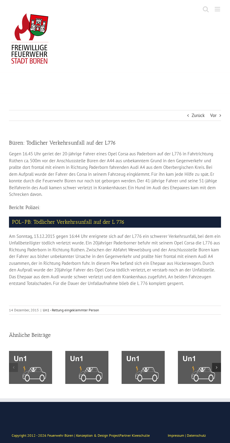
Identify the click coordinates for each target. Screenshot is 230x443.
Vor (213, 115)
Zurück (198, 115)
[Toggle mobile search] (206, 9)
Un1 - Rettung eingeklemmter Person (71, 310)
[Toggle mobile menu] (218, 9)
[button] (13, 367)
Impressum (176, 435)
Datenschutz (196, 435)
